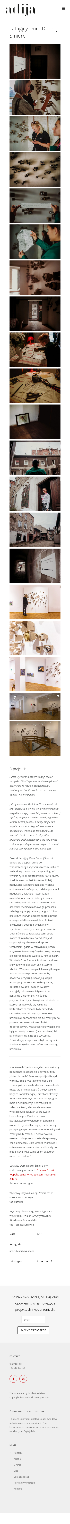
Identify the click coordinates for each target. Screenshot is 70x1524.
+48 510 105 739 (17, 1367)
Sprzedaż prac (21, 1476)
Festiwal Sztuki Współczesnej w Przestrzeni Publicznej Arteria (33, 1174)
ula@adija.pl (16, 1363)
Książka (18, 1458)
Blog (16, 1470)
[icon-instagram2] (24, 1379)
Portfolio (18, 1452)
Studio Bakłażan (36, 1393)
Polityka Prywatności (24, 1482)
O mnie (17, 1464)
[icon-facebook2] (14, 1379)
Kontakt (18, 1488)
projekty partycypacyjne (22, 1250)
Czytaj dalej (30, 1431)
